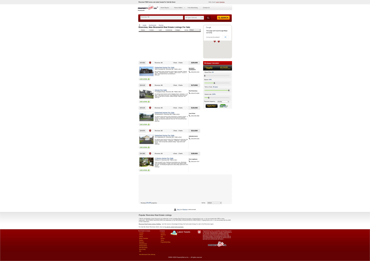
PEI (140, 251)
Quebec (141, 240)
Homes (143, 30)
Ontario (141, 234)
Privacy (163, 238)
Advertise (222, 2)
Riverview (161, 25)
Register (185, 209)
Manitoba (141, 242)
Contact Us (206, 7)
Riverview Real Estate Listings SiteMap (150, 224)
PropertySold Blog (165, 242)
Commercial (169, 30)
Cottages (177, 30)
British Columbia (143, 238)
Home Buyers (165, 7)
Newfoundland (143, 245)
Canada (144, 25)
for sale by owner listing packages (174, 227)
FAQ (162, 236)
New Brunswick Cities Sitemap (147, 254)
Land (160, 30)
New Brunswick (152, 25)
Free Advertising (193, 7)
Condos (152, 30)
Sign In (179, 209)
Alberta (141, 236)
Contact (163, 233)
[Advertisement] (170, 46)
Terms (162, 240)
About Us (163, 234)
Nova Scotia (142, 249)
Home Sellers (178, 7)
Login (217, 2)
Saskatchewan (143, 244)
